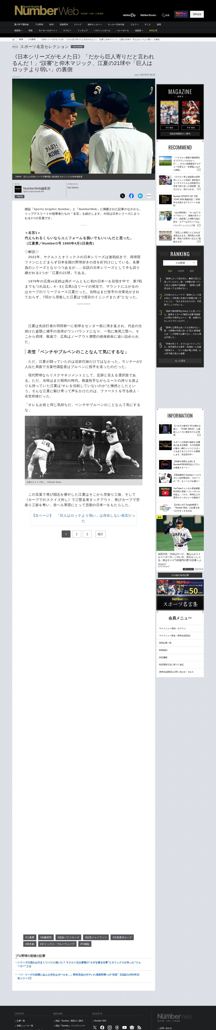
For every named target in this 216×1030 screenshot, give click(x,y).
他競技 (138, 30)
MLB (51, 24)
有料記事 (153, 30)
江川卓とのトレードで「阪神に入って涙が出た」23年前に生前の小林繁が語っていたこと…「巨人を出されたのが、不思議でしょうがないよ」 (182, 300)
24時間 (181, 271)
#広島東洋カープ (122, 937)
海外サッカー (94, 24)
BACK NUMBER (78, 46)
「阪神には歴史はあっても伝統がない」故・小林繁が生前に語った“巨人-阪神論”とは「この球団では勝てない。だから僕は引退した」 (182, 332)
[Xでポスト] (122, 196)
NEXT (100, 534)
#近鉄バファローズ (68, 937)
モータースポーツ (47, 30)
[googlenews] (131, 1028)
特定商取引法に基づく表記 (171, 664)
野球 (21, 39)
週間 (192, 271)
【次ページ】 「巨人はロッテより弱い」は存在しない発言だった (84, 518)
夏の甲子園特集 (21, 24)
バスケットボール (102, 30)
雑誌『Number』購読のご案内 (69, 1021)
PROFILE (20, 196)
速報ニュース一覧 (25, 1025)
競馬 (159, 24)
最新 (170, 271)
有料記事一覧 (165, 643)
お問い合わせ (166, 1028)
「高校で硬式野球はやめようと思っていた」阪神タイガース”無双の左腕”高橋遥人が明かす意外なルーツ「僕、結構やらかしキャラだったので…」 (182, 316)
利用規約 (163, 650)
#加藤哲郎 (46, 937)
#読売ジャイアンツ (96, 937)
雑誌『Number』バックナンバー (70, 1025)
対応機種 (163, 657)
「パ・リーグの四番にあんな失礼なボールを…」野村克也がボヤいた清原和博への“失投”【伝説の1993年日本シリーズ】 (78, 976)
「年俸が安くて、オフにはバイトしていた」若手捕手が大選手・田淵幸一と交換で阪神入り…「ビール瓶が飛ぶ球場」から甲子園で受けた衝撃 (182, 349)
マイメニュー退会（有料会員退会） (175, 635)
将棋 (30, 30)
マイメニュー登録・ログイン (172, 628)
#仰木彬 (29, 944)
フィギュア (82, 30)
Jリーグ (77, 24)
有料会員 (197, 14)
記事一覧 (21, 1021)
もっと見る (180, 360)
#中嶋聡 (84, 944)
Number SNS (100, 1021)
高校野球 (64, 24)
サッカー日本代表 (116, 24)
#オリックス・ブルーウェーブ (57, 944)
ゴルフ (133, 24)
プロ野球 (39, 24)
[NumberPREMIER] (181, 14)
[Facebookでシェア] (131, 196)
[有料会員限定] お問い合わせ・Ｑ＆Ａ (176, 672)
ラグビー (67, 30)
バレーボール (123, 30)
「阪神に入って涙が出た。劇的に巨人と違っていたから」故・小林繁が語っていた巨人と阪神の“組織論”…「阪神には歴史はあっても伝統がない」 (182, 283)
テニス (148, 24)
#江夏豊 (29, 937)
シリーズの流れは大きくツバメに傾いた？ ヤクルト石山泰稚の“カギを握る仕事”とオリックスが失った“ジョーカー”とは (79, 964)
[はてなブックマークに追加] (140, 196)
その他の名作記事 (180, 575)
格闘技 (17, 30)
